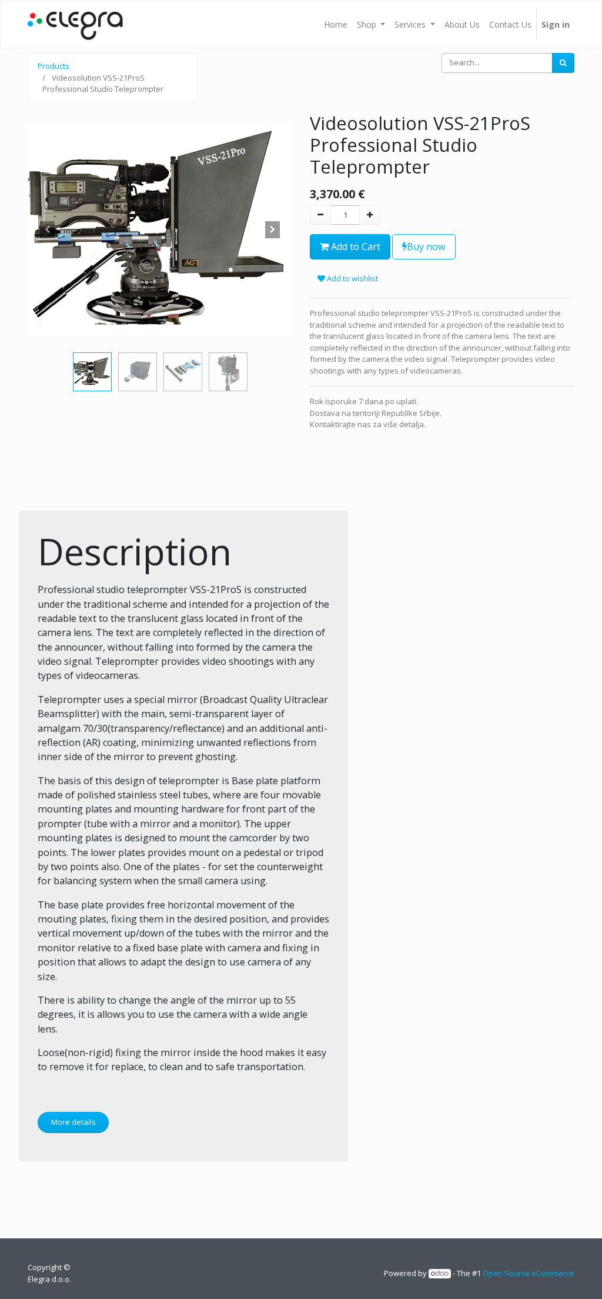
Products (53, 66)
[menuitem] (335, 24)
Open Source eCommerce (528, 1273)
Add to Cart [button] (354, 246)
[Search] (563, 63)
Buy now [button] (426, 246)
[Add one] (369, 215)
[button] (48, 230)
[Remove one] (320, 215)
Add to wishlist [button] (351, 278)
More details (73, 1122)
